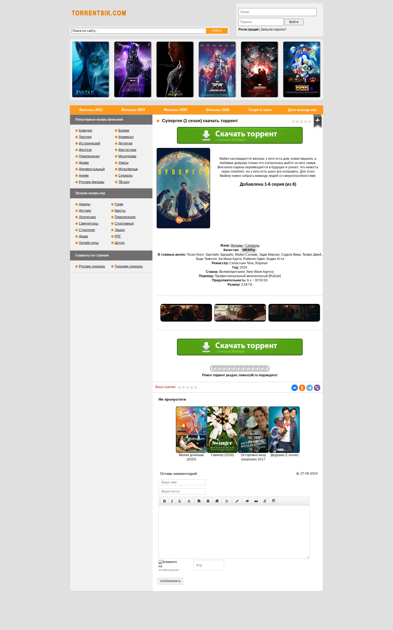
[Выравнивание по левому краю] (199, 501)
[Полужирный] (164, 501)
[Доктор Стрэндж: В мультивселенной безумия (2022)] (259, 69)
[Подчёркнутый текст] (180, 501)
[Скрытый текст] (247, 501)
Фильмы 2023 (91, 110)
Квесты (120, 211)
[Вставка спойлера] (273, 501)
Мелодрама (127, 156)
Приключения (89, 156)
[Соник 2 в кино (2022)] (301, 69)
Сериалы (252, 245)
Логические (87, 217)
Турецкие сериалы (129, 266)
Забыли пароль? (273, 29)
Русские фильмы (91, 182)
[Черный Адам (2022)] (175, 69)
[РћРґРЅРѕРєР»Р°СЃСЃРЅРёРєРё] (302, 388)
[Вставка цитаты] (256, 501)
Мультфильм (128, 169)
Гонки (119, 204)
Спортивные (124, 223)
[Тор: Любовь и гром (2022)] (217, 69)
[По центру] (208, 501)
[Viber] (317, 388)
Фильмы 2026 (217, 110)
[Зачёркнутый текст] (189, 501)
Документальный (92, 169)
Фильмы (237, 245)
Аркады (84, 204)
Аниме (84, 175)
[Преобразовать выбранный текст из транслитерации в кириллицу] (264, 501)
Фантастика (127, 150)
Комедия (85, 130)
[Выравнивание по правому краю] (216, 501)
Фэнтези (85, 150)
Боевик (123, 130)
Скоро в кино (260, 110)
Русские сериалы (92, 266)
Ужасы (123, 163)
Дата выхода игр (302, 110)
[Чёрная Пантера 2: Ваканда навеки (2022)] (132, 69)
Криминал (126, 137)
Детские (85, 211)
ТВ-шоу (124, 182)
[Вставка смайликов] (227, 501)
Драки (83, 236)
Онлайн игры (89, 243)
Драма (84, 163)
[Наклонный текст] (172, 501)
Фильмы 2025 (175, 110)
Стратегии (87, 230)
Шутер (120, 243)
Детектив (125, 143)
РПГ (118, 236)
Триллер (85, 137)
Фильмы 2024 (133, 110)
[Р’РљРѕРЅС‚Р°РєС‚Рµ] (294, 388)
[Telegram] (309, 388)
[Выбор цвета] (237, 501)
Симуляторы (88, 223)
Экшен (120, 230)
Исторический (89, 143)
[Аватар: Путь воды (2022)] (90, 69)
